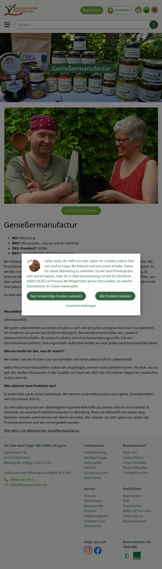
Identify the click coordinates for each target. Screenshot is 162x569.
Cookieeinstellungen (81, 306)
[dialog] (81, 284)
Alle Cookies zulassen (115, 296)
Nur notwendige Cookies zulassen (56, 296)
